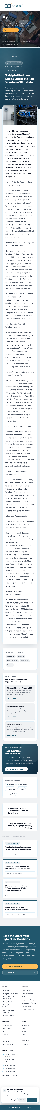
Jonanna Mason (12, 70)
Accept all (32, 1100)
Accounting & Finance (29, 1003)
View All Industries (28, 1009)
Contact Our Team (15, 769)
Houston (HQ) (26, 1025)
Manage (13, 1100)
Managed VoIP (7, 1002)
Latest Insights (7, 1025)
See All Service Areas (9, 1075)
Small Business (26, 990)
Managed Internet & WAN (8, 1006)
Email (22, 789)
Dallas (24, 1032)
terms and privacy (17, 1096)
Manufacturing (26, 1006)
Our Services (9, 972)
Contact (5, 1035)
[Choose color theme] (31, 6)
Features (10, 665)
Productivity (24, 660)
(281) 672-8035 (10, 1068)
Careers (5, 1038)
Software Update (12, 660)
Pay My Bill (6, 1041)
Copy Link (12, 794)
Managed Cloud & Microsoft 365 (8, 998)
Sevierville (25, 1044)
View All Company (8, 1044)
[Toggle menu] (36, 6)
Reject (22, 1100)
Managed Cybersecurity (10, 994)
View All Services (8, 1015)
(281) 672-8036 (10, 1071)
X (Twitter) (23, 784)
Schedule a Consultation (13, 967)
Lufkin (24, 1035)
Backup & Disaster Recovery (8, 1011)
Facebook (12, 789)
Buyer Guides (6, 1028)
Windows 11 (10, 656)
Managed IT (6, 990)
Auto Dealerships (27, 994)
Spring (24, 1028)
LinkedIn (11, 784)
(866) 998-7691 (11, 30)
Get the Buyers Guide (14, 35)
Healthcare (25, 997)
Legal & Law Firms (28, 1000)
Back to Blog (13, 56)
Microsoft (21, 656)
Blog (3, 1032)
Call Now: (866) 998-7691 (21, 1107)
